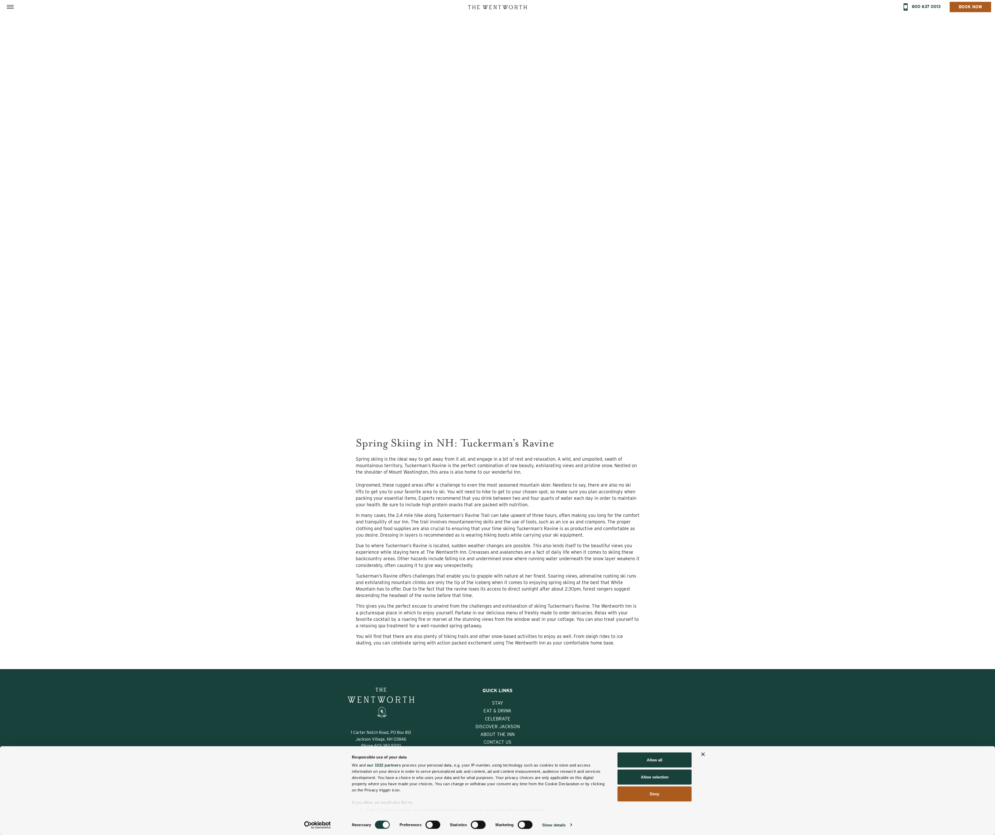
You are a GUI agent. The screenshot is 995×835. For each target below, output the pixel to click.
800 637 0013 (926, 6)
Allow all (654, 760)
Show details (554, 825)
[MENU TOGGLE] (10, 7)
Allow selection (655, 777)
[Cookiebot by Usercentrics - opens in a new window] (317, 825)
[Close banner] (703, 754)
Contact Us (497, 742)
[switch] (432, 824)
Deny (654, 794)
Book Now (970, 6)
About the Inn (497, 734)
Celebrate (497, 718)
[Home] (497, 7)
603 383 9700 (387, 745)
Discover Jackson (497, 726)
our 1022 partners (384, 765)
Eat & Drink (497, 710)
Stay (497, 703)
